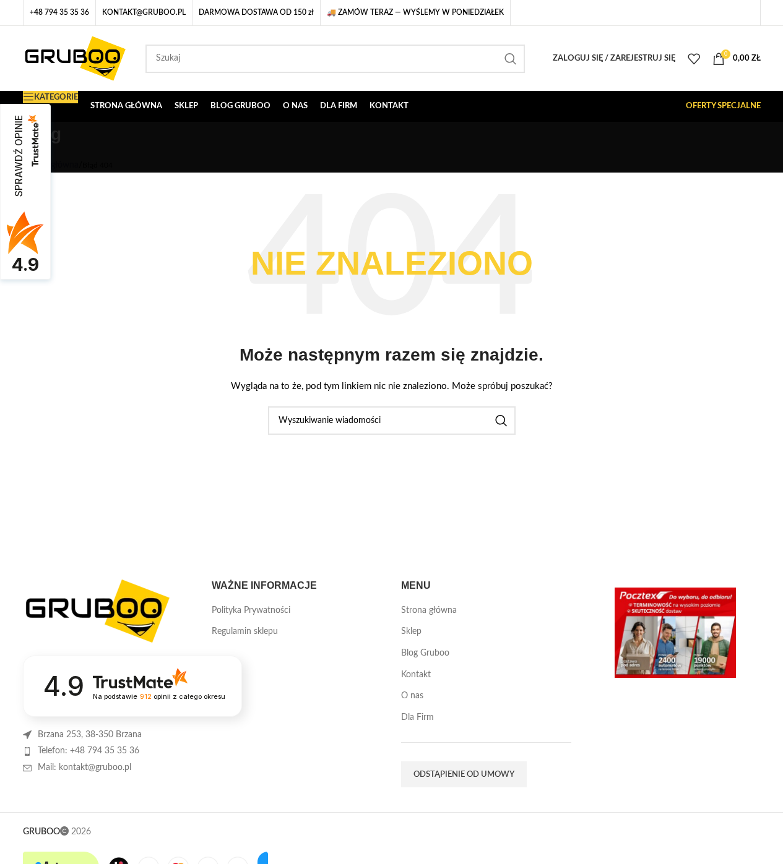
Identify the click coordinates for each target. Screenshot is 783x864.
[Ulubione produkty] (693, 58)
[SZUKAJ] (510, 59)
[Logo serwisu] (75, 58)
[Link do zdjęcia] (97, 610)
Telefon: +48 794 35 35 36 (88, 750)
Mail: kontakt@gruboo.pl (84, 767)
